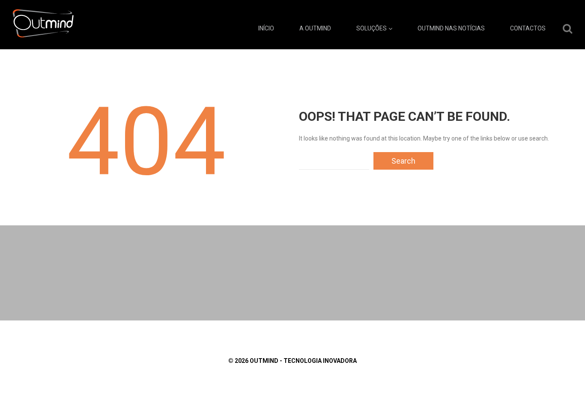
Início (266, 28)
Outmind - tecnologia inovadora (303, 360)
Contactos (528, 28)
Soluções (371, 28)
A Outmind (315, 28)
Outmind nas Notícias (451, 28)
